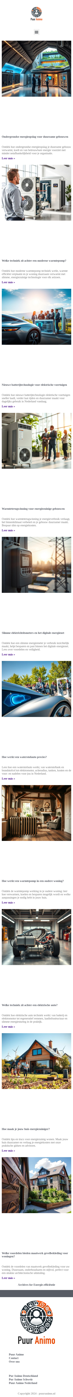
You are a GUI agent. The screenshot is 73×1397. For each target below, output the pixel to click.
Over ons (14, 1361)
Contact (13, 1358)
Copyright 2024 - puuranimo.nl (36, 1393)
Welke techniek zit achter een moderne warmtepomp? (34, 260)
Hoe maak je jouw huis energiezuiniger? (26, 1129)
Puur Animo (16, 1354)
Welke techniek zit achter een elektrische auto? (30, 1005)
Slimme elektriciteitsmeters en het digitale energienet (33, 632)
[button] (37, 32)
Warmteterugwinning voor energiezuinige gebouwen (33, 508)
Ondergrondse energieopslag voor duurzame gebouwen (35, 136)
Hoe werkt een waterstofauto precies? (24, 757)
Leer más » (8, 158)
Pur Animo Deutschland (23, 1375)
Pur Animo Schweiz (21, 1379)
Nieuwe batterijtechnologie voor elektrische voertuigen (34, 384)
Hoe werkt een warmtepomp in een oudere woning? (33, 880)
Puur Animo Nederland (23, 1383)
